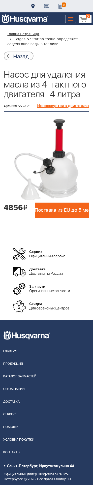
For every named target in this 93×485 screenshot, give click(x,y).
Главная (10, 351)
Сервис (9, 414)
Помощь (10, 427)
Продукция (13, 364)
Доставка (33, 6)
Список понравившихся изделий (60, 6)
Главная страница (23, 34)
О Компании (14, 389)
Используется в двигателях (63, 106)
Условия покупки (18, 439)
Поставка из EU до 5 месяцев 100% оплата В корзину (62, 210)
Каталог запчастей (19, 376)
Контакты (46, 6)
